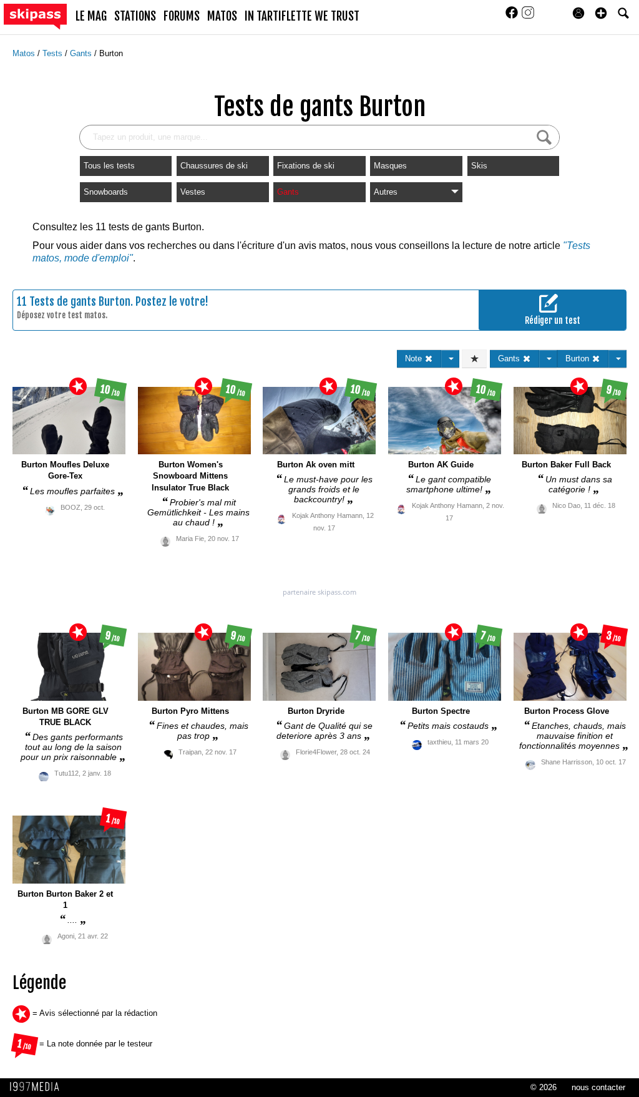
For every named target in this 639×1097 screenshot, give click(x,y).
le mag (91, 16)
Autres (386, 192)
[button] (601, 13)
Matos (24, 53)
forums (181, 16)
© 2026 (543, 1087)
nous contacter (598, 1087)
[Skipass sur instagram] (528, 16)
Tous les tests (109, 165)
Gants (82, 53)
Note (414, 358)
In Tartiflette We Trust (302, 16)
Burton (111, 53)
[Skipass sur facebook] (513, 16)
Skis (479, 165)
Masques (390, 165)
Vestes (192, 192)
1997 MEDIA (38, 1087)
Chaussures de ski (214, 165)
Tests (53, 53)
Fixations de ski (305, 165)
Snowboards (106, 192)
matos (222, 16)
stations (135, 16)
